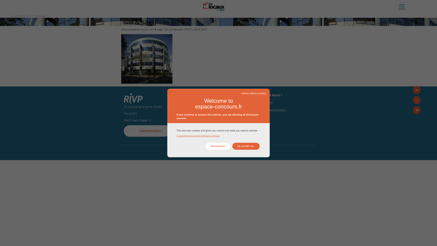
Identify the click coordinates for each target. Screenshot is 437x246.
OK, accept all (246, 146)
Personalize (218, 146)
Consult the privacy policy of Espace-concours (198, 136)
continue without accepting (253, 93)
